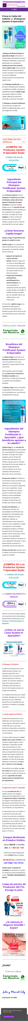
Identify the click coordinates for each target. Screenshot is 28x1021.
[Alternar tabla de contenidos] (22, 142)
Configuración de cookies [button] (9, 1014)
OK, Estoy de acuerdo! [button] (9, 1016)
